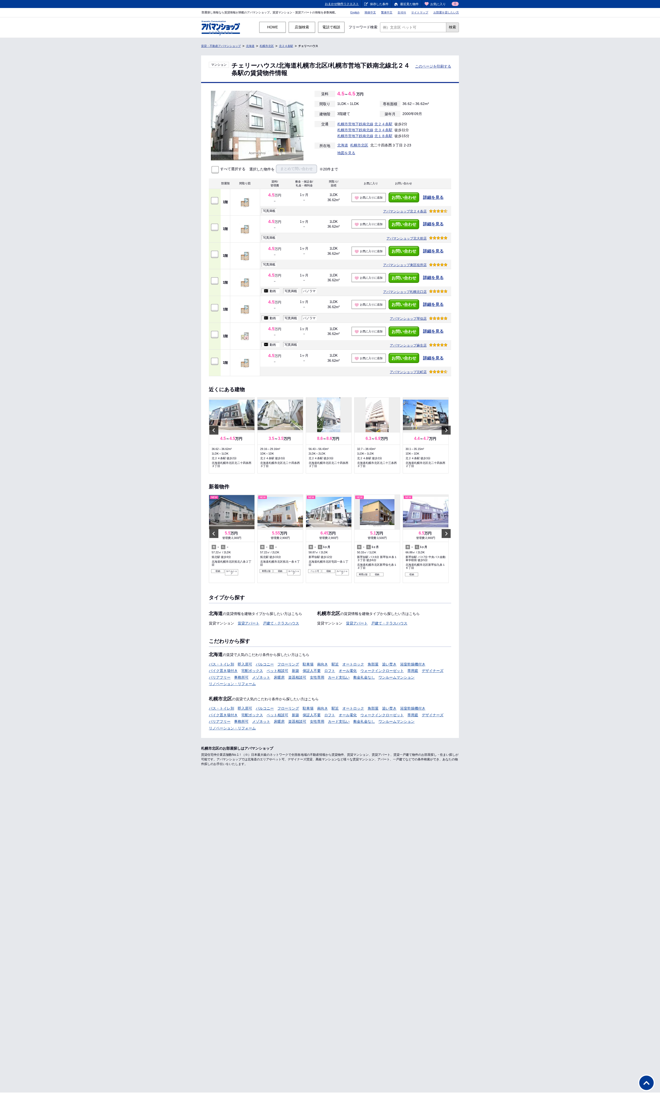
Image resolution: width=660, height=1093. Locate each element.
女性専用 (317, 677)
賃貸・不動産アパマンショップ (221, 45)
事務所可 (241, 677)
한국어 (402, 12)
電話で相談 (331, 27)
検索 (452, 27)
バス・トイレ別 (221, 664)
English (354, 12)
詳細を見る (433, 197)
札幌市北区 (267, 45)
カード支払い (339, 677)
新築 (295, 671)
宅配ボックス (252, 671)
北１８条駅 (383, 136)
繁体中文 (386, 12)
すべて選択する (232, 169)
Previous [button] (213, 429)
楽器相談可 (297, 677)
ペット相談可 (277, 671)
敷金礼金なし (364, 677)
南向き (322, 664)
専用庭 (412, 671)
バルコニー (265, 664)
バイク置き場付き (223, 671)
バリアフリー (219, 677)
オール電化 (348, 671)
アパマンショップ (405, 211)
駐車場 (308, 664)
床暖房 (279, 677)
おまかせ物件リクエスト (342, 4)
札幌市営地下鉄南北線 (355, 124)
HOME (272, 27)
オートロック (353, 664)
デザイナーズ (432, 671)
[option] (232, 435)
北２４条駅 (286, 45)
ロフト (329, 671)
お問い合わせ (404, 197)
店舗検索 (302, 27)
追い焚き (389, 664)
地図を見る (346, 153)
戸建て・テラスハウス (281, 623)
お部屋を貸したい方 (446, 12)
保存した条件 (379, 4)
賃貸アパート (248, 623)
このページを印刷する (433, 66)
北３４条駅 (383, 130)
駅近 (335, 664)
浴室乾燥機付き (412, 664)
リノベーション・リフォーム (232, 684)
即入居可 (245, 664)
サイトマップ (419, 12)
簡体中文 (370, 12)
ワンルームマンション (396, 677)
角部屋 (373, 664)
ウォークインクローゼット (382, 671)
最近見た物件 (409, 4)
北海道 (250, 45)
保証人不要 (312, 671)
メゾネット (261, 677)
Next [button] (446, 429)
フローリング (288, 664)
